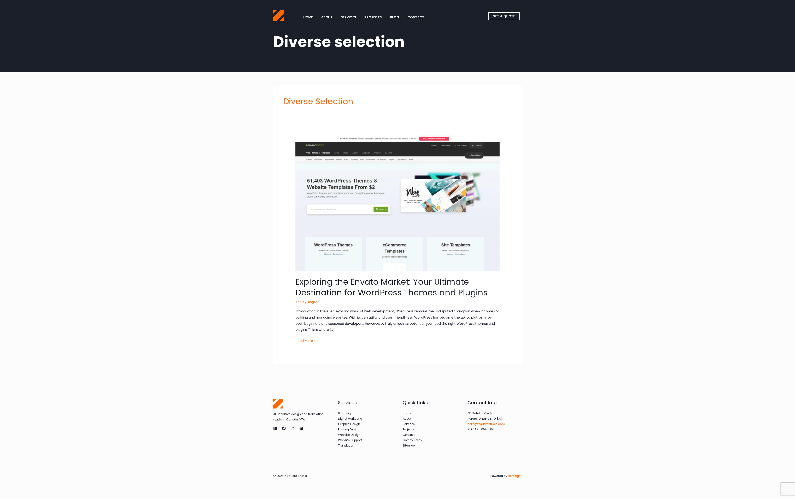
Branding (344, 413)
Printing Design (348, 429)
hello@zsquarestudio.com (486, 424)
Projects (373, 17)
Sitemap (409, 445)
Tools (299, 302)
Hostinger (515, 476)
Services (348, 17)
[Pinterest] (301, 428)
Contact (415, 17)
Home (308, 17)
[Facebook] (284, 428)
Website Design (349, 435)
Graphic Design (349, 424)
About (326, 17)
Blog (394, 17)
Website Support (350, 440)
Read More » (305, 340)
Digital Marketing (350, 419)
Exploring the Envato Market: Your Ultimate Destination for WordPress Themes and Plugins (391, 287)
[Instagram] (292, 428)
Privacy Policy (412, 440)
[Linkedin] (275, 428)
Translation (346, 445)
